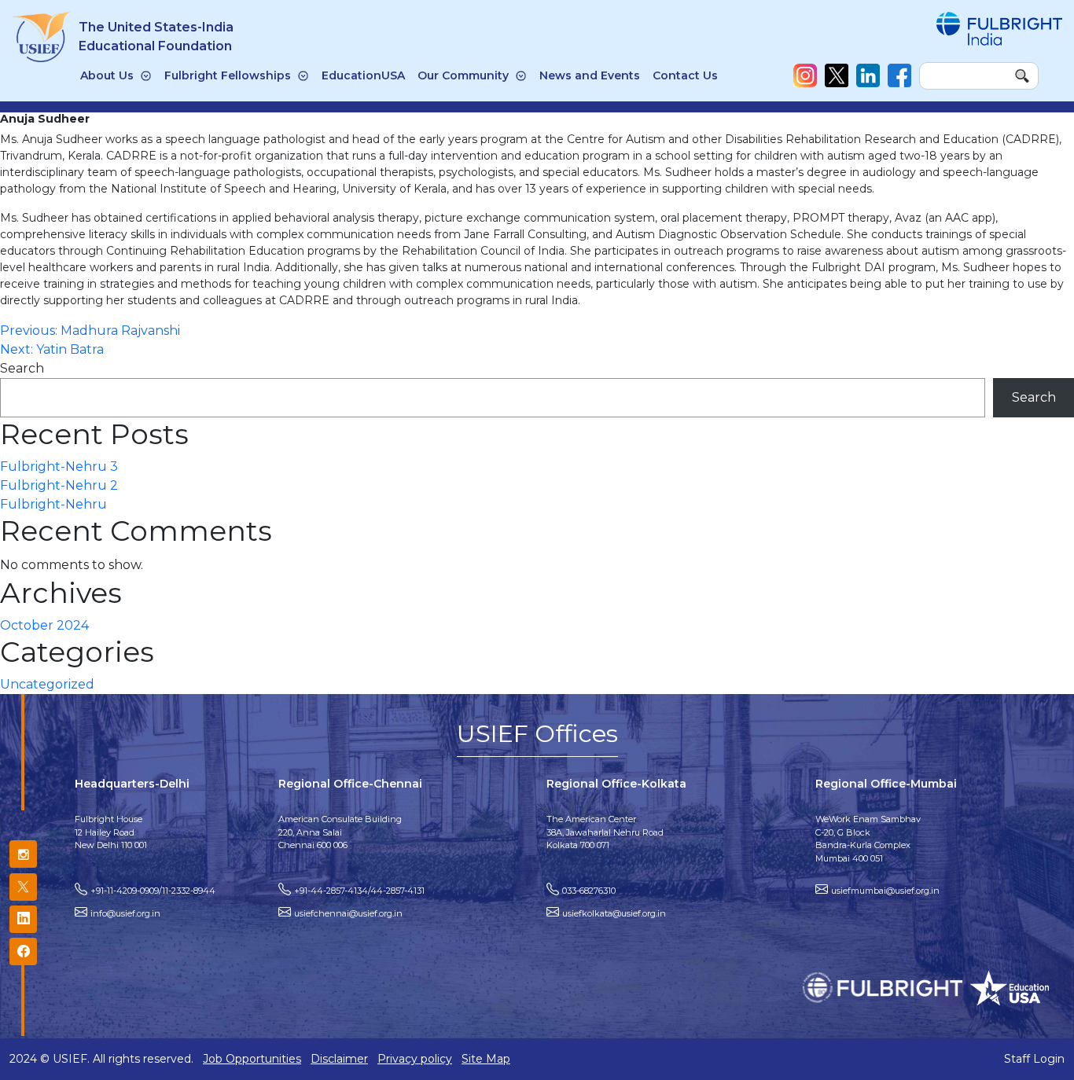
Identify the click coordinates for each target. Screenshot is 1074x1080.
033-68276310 (589, 890)
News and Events (589, 75)
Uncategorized (47, 684)
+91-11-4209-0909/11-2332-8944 (152, 890)
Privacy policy (414, 1059)
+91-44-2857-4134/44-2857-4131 (359, 890)
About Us (107, 75)
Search (22, 368)
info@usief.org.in (125, 913)
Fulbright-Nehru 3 (59, 466)
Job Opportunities (252, 1059)
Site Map (486, 1059)
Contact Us (685, 75)
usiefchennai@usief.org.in (348, 913)
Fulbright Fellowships (227, 75)
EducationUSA (363, 75)
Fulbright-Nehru (53, 504)
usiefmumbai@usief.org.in (885, 890)
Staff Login (1034, 1059)
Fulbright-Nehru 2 (59, 485)
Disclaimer (339, 1059)
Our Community (463, 75)
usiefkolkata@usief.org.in (614, 913)
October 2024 (44, 625)
